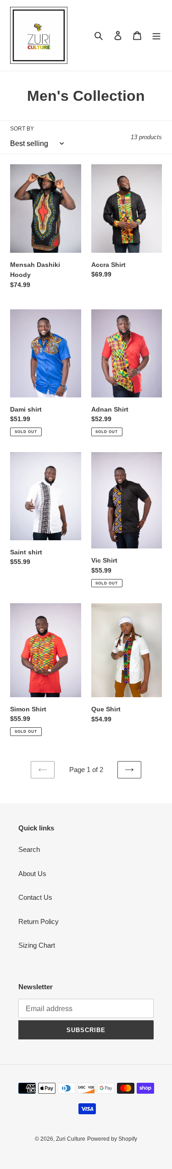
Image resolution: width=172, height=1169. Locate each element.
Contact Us (35, 897)
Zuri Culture (70, 1139)
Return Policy (38, 921)
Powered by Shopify (112, 1139)
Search (29, 849)
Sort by (22, 128)
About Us (32, 873)
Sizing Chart (36, 945)
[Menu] (156, 35)
